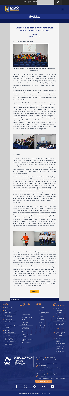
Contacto (35, 1)
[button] (34, 20)
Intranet (24, 1)
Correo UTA (29, 2)
